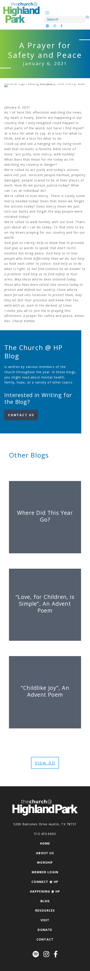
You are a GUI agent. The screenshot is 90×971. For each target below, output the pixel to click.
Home (45, 843)
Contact (45, 939)
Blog (45, 901)
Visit (45, 920)
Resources (45, 910)
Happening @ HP (45, 891)
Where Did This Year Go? (45, 516)
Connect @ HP (44, 882)
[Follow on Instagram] (55, 26)
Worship (45, 862)
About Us (45, 853)
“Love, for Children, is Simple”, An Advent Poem (45, 603)
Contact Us (21, 415)
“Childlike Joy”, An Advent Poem (45, 691)
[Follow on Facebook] (62, 26)
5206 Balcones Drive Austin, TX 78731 (45, 824)
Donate (45, 930)
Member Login (45, 872)
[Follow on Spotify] (47, 26)
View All (45, 763)
